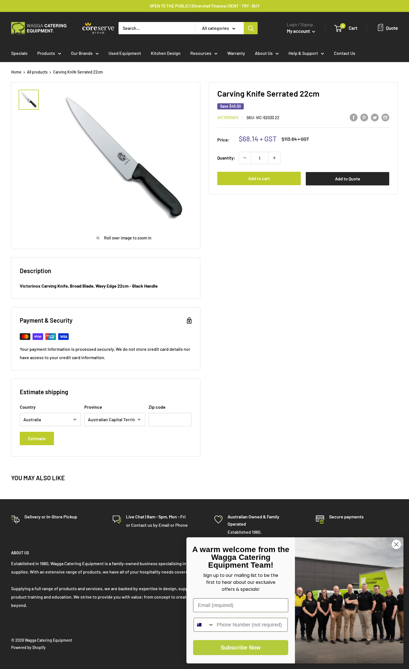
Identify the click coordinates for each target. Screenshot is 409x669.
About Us (264, 53)
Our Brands (82, 53)
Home (16, 72)
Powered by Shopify (28, 647)
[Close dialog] (396, 544)
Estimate (37, 438)
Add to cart (259, 178)
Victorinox (227, 117)
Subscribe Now (241, 648)
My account (299, 31)
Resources (200, 53)
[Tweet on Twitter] (375, 117)
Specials (19, 53)
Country (28, 407)
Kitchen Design (166, 53)
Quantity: (226, 157)
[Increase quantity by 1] (274, 158)
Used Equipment (125, 53)
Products (46, 53)
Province (93, 407)
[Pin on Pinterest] (364, 117)
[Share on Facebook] (354, 117)
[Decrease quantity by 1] (245, 158)
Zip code (157, 407)
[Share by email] (385, 117)
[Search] (251, 28)
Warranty (236, 53)
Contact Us (344, 53)
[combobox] (204, 624)
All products (37, 72)
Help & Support (303, 53)
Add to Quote (347, 178)
